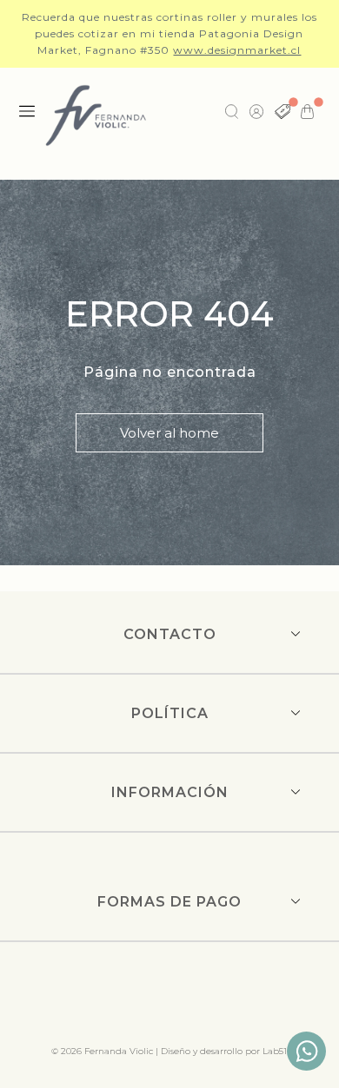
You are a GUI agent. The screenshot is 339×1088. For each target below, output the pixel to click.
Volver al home (169, 433)
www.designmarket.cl (237, 49)
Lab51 (275, 1051)
